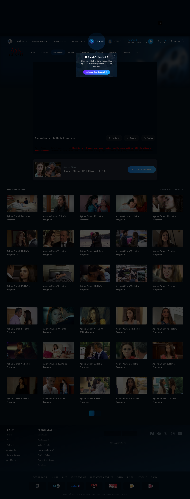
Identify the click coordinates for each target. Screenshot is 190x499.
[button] (114, 55)
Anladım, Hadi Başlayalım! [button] (96, 72)
